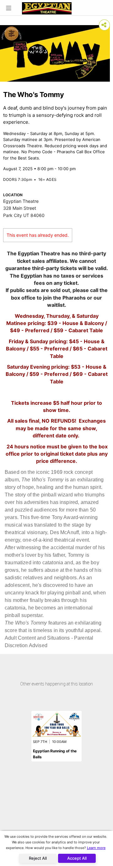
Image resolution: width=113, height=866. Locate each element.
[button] (8, 8)
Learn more (96, 848)
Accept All (77, 858)
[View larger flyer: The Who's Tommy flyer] (55, 53)
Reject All (38, 858)
